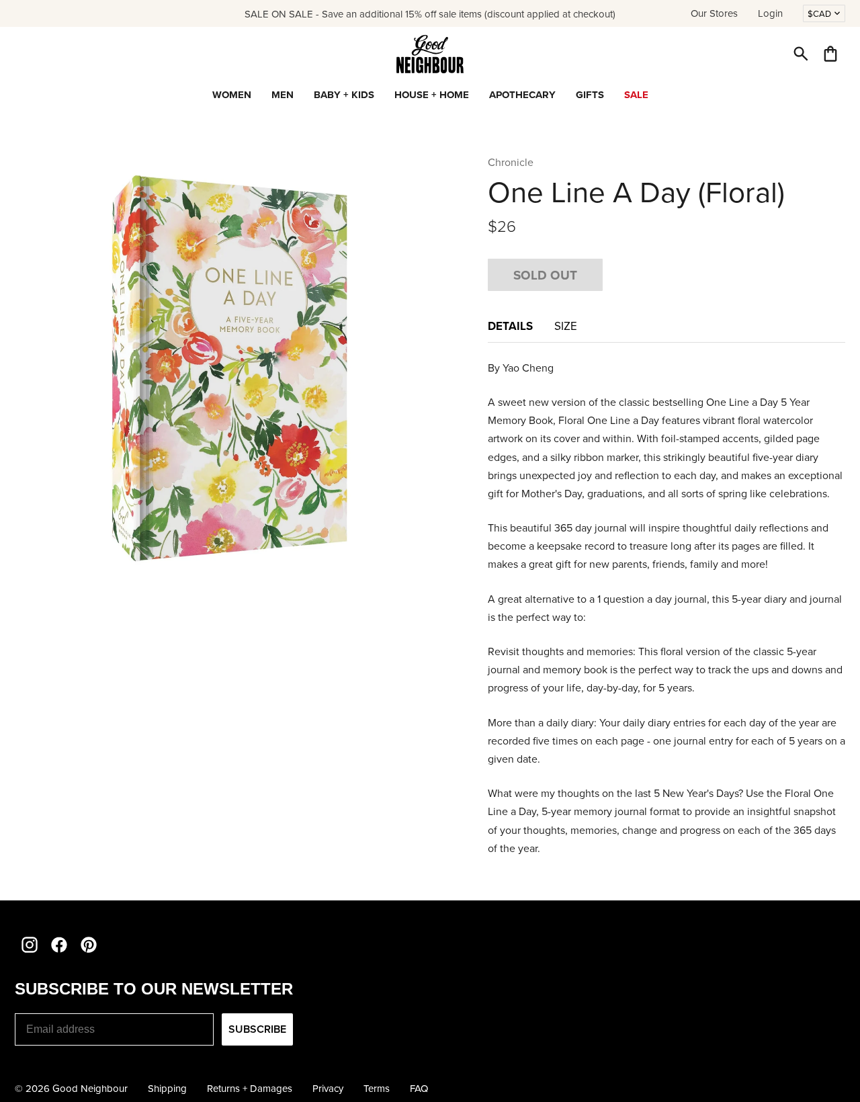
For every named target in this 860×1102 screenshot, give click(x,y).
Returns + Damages (249, 1088)
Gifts (590, 94)
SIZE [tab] (565, 326)
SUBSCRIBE (257, 1029)
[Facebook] (59, 945)
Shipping (167, 1088)
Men (282, 94)
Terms (376, 1088)
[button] (801, 54)
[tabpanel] (666, 608)
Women (231, 94)
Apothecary (522, 94)
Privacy (327, 1088)
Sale (636, 94)
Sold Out (545, 274)
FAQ (419, 1088)
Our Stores (714, 13)
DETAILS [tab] (510, 326)
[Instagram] (29, 945)
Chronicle (510, 162)
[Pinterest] (88, 945)
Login (770, 13)
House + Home (431, 94)
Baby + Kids (344, 94)
